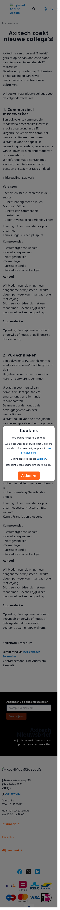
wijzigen (41, 458)
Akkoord (28, 475)
